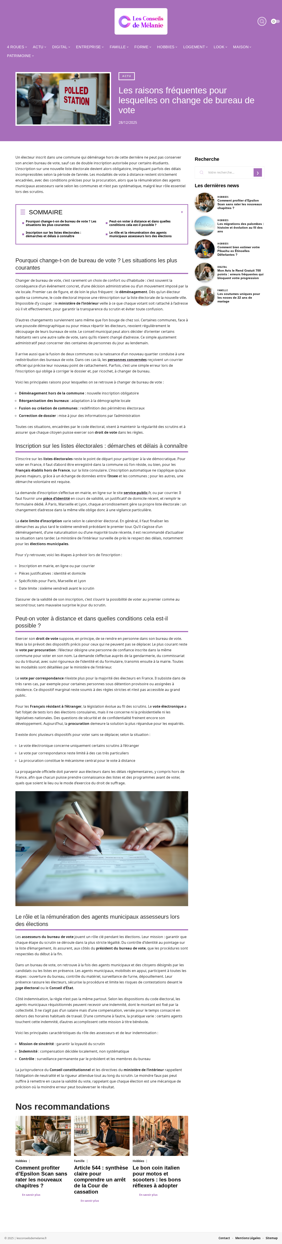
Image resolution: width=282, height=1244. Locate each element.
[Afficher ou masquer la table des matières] (123, 212)
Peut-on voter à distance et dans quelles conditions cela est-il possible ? (140, 223)
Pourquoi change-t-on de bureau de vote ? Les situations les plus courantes (61, 223)
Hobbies (21, 1161)
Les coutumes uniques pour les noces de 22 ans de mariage (238, 297)
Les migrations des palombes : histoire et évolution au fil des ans (240, 227)
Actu (126, 76)
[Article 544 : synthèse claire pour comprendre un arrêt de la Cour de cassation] (102, 1136)
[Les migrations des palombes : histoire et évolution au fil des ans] (205, 226)
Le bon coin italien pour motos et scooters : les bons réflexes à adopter (157, 1177)
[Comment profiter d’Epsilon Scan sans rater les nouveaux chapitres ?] (43, 1136)
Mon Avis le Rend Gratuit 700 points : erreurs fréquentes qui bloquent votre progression (240, 274)
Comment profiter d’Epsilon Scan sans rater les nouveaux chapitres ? (41, 1177)
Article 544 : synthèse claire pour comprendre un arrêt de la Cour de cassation (101, 1180)
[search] (262, 21)
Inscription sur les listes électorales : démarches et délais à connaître (53, 234)
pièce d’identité (56, 498)
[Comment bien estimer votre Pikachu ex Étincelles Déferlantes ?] (205, 249)
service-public (136, 492)
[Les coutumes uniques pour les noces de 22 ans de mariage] (205, 296)
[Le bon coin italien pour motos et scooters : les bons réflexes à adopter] (160, 1136)
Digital (222, 266)
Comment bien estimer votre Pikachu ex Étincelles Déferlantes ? (238, 250)
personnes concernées (127, 359)
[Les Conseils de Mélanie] (141, 21)
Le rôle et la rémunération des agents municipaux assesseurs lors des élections (140, 234)
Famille (79, 1161)
